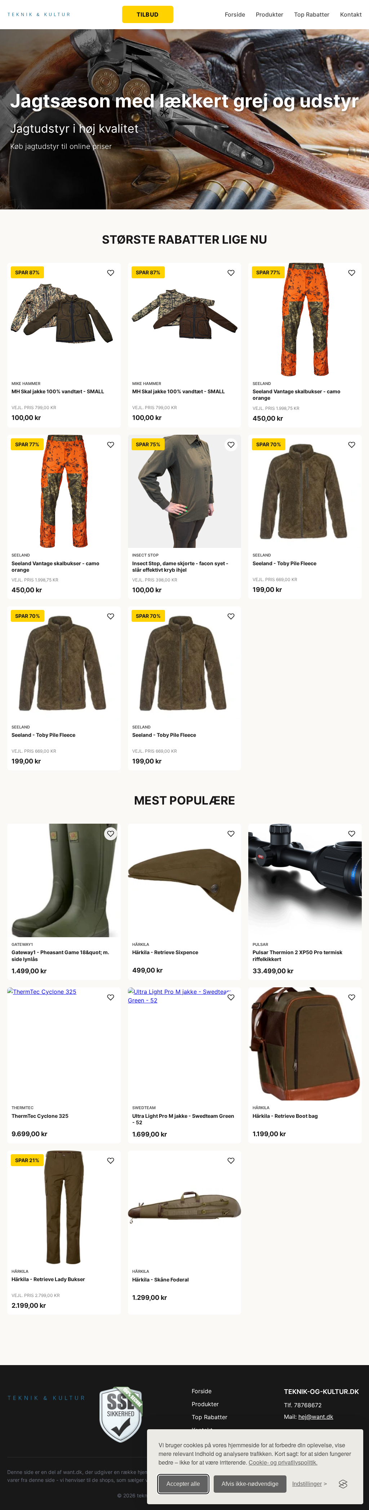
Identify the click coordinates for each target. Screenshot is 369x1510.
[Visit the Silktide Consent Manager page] (343, 1484)
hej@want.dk (315, 1416)
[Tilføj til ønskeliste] (110, 272)
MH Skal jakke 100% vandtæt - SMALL (58, 391)
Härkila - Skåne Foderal (160, 1279)
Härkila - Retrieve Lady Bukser (48, 1279)
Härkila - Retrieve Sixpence (165, 952)
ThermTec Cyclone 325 (40, 1116)
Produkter (269, 14)
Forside (235, 14)
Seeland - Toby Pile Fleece (284, 563)
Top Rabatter (311, 14)
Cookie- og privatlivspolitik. (283, 1462)
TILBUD (148, 14)
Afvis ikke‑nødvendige (250, 1484)
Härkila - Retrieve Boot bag (285, 1116)
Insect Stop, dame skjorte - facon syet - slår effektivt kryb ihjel (180, 566)
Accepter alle (183, 1484)
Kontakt (351, 14)
